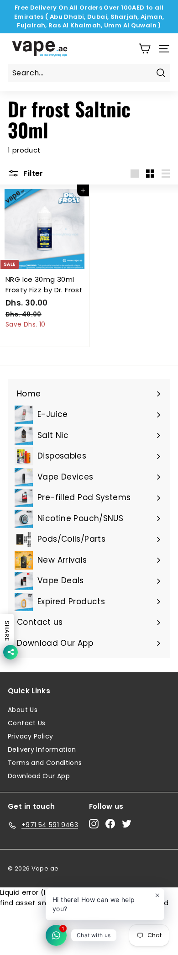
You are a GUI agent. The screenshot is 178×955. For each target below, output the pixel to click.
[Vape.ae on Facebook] (110, 823)
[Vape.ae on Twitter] (126, 823)
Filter (32, 173)
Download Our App (39, 776)
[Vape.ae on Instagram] (94, 823)
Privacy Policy (30, 736)
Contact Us (27, 723)
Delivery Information (42, 749)
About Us (22, 709)
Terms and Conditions (45, 762)
